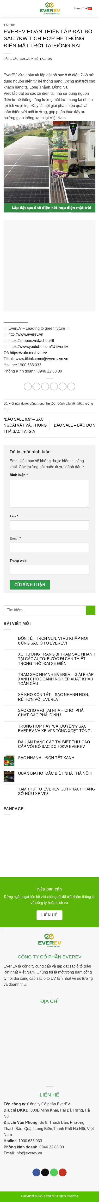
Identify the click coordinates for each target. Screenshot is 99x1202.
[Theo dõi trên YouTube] (63, 1173)
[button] (6, 8)
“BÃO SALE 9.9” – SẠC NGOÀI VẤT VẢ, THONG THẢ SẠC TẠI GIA (25, 425)
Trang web (18, 560)
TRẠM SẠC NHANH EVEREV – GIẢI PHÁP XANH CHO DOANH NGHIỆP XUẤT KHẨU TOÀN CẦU (56, 679)
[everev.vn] (49, 8)
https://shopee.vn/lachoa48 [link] (31, 341)
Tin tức (9, 25)
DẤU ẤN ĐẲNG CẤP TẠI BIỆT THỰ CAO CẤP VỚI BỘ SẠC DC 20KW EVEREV (54, 744)
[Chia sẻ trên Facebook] (36, 386)
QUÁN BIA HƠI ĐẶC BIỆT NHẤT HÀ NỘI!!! (55, 773)
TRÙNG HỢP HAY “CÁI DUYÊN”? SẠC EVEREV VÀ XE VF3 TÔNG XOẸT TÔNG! (54, 728)
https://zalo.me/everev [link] (28, 353)
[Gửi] (90, 610)
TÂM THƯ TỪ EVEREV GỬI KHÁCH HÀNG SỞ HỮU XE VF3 (56, 791)
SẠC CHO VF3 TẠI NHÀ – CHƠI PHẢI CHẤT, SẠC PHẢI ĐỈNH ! (51, 712)
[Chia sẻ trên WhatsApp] (28, 386)
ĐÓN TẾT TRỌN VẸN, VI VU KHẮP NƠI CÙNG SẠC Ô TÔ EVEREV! (53, 640)
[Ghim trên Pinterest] (63, 386)
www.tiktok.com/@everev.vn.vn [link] (42, 359)
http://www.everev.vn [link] (25, 334)
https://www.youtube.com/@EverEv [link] (38, 347)
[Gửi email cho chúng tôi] (45, 1173)
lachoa (46, 58)
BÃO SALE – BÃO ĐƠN (74, 425)
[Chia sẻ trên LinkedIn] (71, 386)
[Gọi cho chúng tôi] (54, 1173)
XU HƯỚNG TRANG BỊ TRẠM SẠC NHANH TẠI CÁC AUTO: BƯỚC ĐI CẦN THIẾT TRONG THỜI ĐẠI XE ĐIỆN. (56, 658)
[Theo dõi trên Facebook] (36, 1173)
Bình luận (19, 475)
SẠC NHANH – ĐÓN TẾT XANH (46, 758)
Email (15, 538)
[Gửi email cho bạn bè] (54, 386)
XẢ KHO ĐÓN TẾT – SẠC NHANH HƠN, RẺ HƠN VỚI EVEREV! (53, 697)
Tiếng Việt (81, 8)
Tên (14, 516)
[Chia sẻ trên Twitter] (45, 386)
